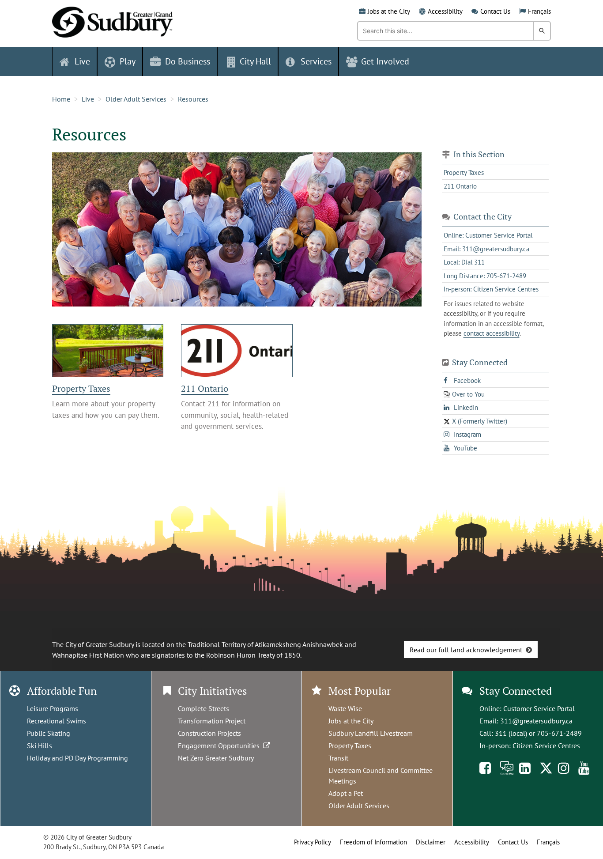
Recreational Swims (56, 720)
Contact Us (495, 11)
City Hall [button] (255, 61)
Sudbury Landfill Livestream (370, 733)
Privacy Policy (312, 842)
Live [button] (82, 61)
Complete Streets (203, 708)
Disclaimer (430, 842)
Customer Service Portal (539, 708)
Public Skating (48, 733)
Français (539, 11)
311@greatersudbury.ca (536, 720)
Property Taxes (81, 388)
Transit (338, 757)
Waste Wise (345, 708)
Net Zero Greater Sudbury (216, 757)
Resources (193, 99)
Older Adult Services (136, 99)
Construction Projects (209, 733)
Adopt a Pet (345, 793)
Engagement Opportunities (220, 745)
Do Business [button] (187, 61)
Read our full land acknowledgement (466, 649)
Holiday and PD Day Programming (77, 757)
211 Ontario (204, 388)
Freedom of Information (373, 842)
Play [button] (128, 61)
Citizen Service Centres (546, 745)
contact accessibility (492, 333)
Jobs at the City (389, 11)
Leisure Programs (52, 708)
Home (61, 99)
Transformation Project (211, 720)
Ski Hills (39, 745)
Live (88, 99)
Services (316, 61)
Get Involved (385, 61)
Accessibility (445, 11)
